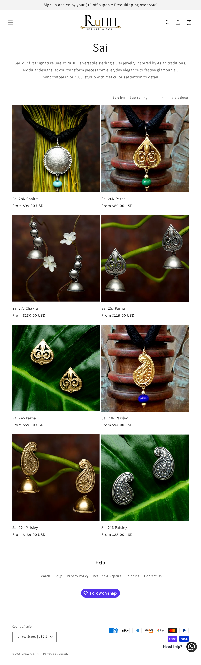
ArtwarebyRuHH (32, 653)
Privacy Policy (77, 576)
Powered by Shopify (55, 653)
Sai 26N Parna (113, 198)
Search (44, 576)
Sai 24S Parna (24, 418)
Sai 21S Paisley (114, 527)
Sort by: (119, 97)
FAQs (58, 576)
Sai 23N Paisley (114, 418)
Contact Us (153, 576)
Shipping (133, 576)
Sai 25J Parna (113, 308)
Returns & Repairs (107, 576)
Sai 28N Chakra (25, 198)
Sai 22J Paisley (25, 527)
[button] (10, 22)
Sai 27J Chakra (25, 308)
